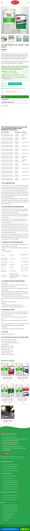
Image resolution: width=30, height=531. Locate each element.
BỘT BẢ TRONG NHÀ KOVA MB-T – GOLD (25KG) (8, 421)
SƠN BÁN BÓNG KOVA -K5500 (18, 88)
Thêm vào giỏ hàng (14, 83)
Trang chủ (3, 43)
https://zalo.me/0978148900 (10, 72)
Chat (25, 529)
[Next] (24, 20)
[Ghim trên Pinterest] (12, 92)
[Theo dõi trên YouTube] (7, 454)
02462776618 (7, 450)
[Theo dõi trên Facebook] (2, 454)
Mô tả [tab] (3, 96)
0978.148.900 (10, 71)
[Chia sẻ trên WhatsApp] (2, 92)
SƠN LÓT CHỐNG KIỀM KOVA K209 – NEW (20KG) (22, 378)
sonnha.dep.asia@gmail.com (12, 444)
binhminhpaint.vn (7, 517)
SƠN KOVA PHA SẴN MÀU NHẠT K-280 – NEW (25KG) (22, 399)
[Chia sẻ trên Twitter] (7, 92)
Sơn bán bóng (10, 209)
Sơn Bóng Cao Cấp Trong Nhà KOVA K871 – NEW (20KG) (8, 399)
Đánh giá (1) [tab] (5, 99)
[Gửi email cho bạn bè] (10, 92)
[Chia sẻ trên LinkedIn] (15, 92)
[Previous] (3, 20)
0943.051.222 (14, 442)
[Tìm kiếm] (28, 2)
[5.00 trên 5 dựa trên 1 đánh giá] (15, 49)
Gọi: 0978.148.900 (10, 529)
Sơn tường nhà (10, 43)
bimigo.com (6, 520)
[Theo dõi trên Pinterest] (5, 454)
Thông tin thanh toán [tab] (8, 102)
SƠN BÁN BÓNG (7, 88)
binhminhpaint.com (8, 513)
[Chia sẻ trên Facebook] (5, 92)
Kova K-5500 (5, 190)
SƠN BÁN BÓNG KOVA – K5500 (9, 185)
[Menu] (2, 2)
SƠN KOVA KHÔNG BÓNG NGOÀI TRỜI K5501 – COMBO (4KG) (8, 378)
